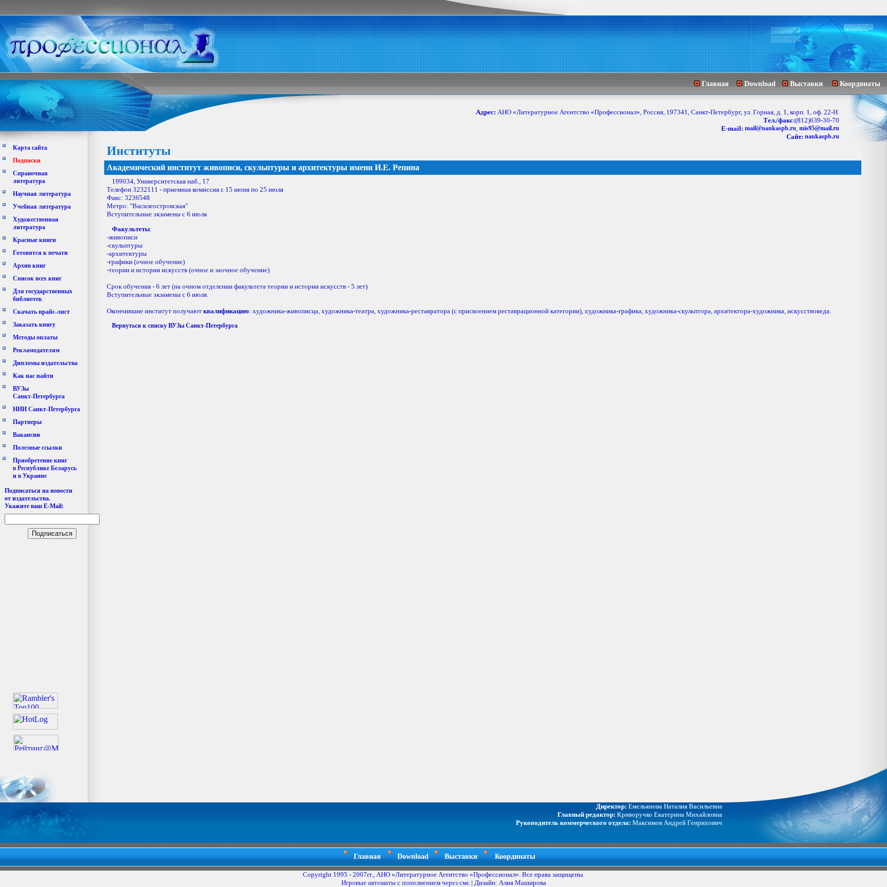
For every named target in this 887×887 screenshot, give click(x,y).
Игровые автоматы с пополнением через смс (405, 882)
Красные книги (34, 240)
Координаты (860, 84)
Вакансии (26, 434)
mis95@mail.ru (819, 128)
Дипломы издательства (45, 363)
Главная (715, 84)
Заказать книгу (34, 324)
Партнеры (27, 422)
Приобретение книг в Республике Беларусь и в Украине (44, 468)
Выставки (806, 84)
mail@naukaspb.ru (770, 128)
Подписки (27, 160)
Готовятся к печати (40, 252)
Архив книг (29, 265)
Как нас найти (33, 375)
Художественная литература (36, 223)
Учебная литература (42, 206)
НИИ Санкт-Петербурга (46, 409)
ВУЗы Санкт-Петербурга (39, 392)
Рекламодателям (36, 350)
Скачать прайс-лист (41, 311)
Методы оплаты (35, 337)
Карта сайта (30, 147)
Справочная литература (30, 177)
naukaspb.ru (822, 136)
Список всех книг (37, 278)
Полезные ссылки (37, 447)
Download (760, 84)
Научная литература (42, 193)
